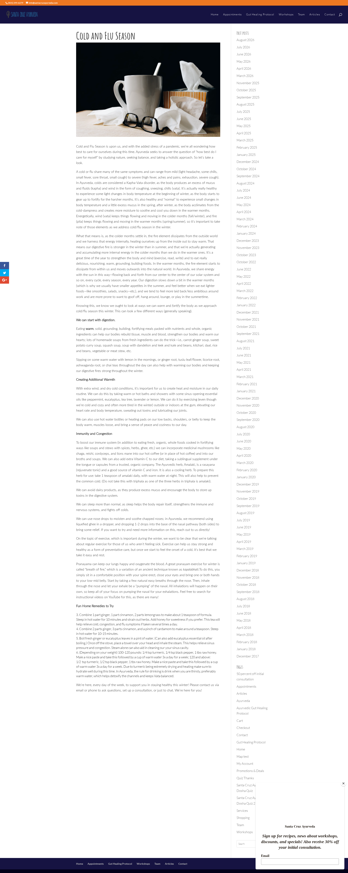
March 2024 (245, 219)
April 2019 (244, 542)
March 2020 (245, 463)
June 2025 (244, 119)
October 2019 (246, 498)
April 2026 (244, 68)
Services (242, 811)
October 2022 (246, 262)
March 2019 (245, 549)
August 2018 (245, 599)
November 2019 (248, 491)
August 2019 (245, 513)
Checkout (243, 728)
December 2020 (248, 398)
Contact (329, 14)
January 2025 (246, 155)
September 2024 (248, 176)
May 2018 (243, 620)
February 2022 (247, 298)
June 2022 (244, 269)
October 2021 (246, 327)
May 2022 (243, 276)
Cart (240, 721)
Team (301, 14)
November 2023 (248, 248)
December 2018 (248, 570)
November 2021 (248, 319)
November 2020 (248, 405)
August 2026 (245, 40)
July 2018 (243, 606)
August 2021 (245, 341)
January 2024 (246, 233)
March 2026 (245, 76)
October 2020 (246, 413)
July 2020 (243, 434)
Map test (243, 756)
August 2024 (245, 183)
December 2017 (248, 656)
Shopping (243, 818)
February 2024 (247, 226)
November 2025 (248, 83)
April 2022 (244, 283)
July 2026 (243, 47)
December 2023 (248, 241)
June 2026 (244, 54)
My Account (245, 763)
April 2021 (244, 369)
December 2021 (248, 312)
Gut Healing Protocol (260, 14)
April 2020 (244, 455)
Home (215, 14)
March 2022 (245, 291)
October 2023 (246, 255)
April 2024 (244, 212)
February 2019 (247, 556)
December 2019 (248, 484)
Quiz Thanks (245, 778)
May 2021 (243, 362)
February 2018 (247, 642)
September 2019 (248, 506)
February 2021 (247, 384)
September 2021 (248, 334)
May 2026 (243, 61)
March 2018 (245, 635)
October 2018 (246, 584)
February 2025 (247, 147)
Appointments (232, 14)
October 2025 (246, 90)
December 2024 (248, 162)
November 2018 (248, 577)
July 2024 (243, 190)
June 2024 (244, 197)
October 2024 (246, 169)
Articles (314, 14)
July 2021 (243, 348)
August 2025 (245, 104)
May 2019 (243, 534)
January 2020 (246, 477)
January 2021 (246, 391)
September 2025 (248, 97)
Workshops (286, 14)
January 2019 (246, 563)
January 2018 (246, 649)
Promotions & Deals (250, 771)
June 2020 (244, 441)
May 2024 (243, 205)
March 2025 (245, 140)
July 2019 (243, 520)
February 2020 (247, 470)
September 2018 (248, 592)
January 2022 (246, 305)
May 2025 (243, 126)
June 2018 (244, 613)
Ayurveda (243, 701)
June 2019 (244, 527)
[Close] (343, 783)
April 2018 (244, 628)
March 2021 (245, 377)
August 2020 (245, 427)
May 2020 (243, 448)
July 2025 (243, 111)
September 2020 (248, 420)
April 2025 (244, 133)
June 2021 (244, 355)
